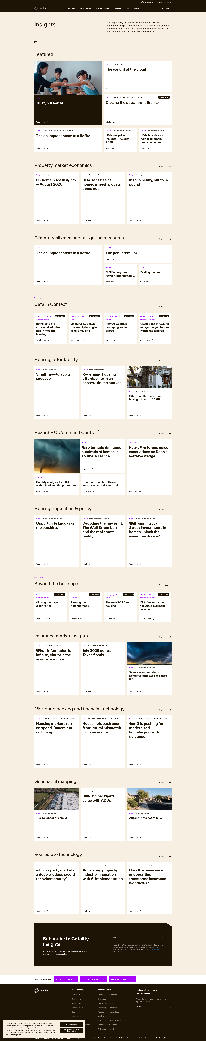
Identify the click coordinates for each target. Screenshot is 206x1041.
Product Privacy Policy (105, 1038)
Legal (78, 1038)
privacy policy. (15, 1035)
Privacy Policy (155, 949)
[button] (149, 2)
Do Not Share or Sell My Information (71, 1030)
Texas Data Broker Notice (141, 1038)
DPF (153, 1038)
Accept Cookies (71, 1024)
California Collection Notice (122, 1038)
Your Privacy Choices (163, 1038)
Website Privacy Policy (89, 1038)
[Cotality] (40, 8)
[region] (44, 1029)
